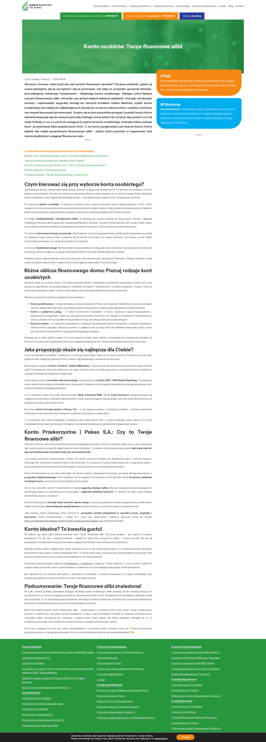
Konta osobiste (101, 6)
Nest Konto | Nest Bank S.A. (36, 657)
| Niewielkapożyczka (107, 657)
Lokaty (222, 6)
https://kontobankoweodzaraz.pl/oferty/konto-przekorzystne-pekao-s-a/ (63, 520)
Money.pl (87, 563)
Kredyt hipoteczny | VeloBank (186, 684)
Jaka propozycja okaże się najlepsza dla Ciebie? (54, 160)
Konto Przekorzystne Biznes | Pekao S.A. (43, 720)
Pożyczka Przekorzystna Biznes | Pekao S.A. (194, 717)
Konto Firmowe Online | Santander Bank (42, 703)
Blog (231, 6)
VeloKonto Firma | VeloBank (36, 698)
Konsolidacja (183, 6)
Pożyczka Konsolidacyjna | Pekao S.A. (190, 674)
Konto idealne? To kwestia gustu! (45, 170)
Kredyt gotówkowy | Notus (111, 695)
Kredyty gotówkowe (140, 6)
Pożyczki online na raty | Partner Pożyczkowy (120, 652)
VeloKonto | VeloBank (33, 663)
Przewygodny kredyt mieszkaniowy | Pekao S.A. (196, 695)
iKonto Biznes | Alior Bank (35, 709)
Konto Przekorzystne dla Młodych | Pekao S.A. (46, 687)
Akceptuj (185, 737)
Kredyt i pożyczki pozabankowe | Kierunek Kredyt (122, 690)
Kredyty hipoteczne (163, 6)
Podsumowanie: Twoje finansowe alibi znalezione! (56, 174)
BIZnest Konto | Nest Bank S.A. (37, 714)
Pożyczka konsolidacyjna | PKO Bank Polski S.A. (195, 652)
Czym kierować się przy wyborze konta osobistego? (59, 151)
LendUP (101, 679)
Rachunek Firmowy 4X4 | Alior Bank (40, 725)
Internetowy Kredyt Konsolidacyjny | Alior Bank (195, 657)
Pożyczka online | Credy (109, 663)
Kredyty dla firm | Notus (183, 712)
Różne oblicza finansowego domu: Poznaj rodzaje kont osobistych (66, 156)
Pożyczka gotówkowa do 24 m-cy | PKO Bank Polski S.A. (126, 717)
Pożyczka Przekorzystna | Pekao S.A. (116, 712)
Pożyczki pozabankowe (204, 6)
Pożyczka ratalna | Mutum (110, 674)
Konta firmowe (119, 6)
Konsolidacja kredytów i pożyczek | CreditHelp (195, 668)
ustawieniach (160, 738)
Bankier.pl (73, 563)
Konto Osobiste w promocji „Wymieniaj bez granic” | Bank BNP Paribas (58, 652)
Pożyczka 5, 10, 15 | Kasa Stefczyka (115, 701)
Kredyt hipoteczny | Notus (185, 690)
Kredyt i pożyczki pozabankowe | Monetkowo (120, 668)
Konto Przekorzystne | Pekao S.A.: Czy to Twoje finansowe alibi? (65, 165)
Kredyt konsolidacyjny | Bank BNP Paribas (192, 663)
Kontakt (240, 6)
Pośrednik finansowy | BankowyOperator (118, 706)
